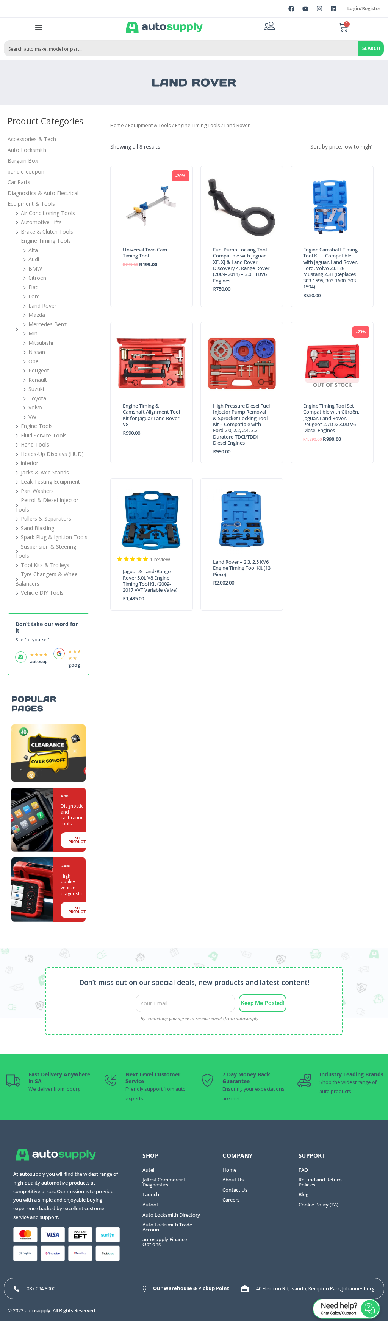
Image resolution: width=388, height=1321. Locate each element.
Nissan (36, 351)
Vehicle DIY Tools (42, 592)
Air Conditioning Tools (48, 213)
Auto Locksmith (27, 149)
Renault (37, 379)
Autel (148, 1170)
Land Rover (42, 305)
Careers (230, 1200)
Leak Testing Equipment (50, 481)
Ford (34, 296)
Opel (34, 361)
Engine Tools (37, 425)
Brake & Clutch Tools (47, 231)
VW (32, 416)
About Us (233, 1180)
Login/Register (363, 8)
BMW (35, 268)
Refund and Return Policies (320, 1182)
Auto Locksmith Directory (171, 1215)
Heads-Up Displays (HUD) (52, 453)
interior (29, 463)
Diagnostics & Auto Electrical (43, 193)
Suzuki (36, 388)
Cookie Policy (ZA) (318, 1205)
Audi (33, 259)
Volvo (35, 407)
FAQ (303, 1170)
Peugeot (38, 370)
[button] (39, 27)
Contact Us (234, 1190)
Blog (303, 1194)
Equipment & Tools (31, 203)
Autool (150, 1205)
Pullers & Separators (46, 518)
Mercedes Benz (47, 324)
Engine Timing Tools (46, 240)
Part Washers (37, 491)
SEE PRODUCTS (78, 840)
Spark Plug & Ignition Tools (54, 537)
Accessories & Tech (32, 139)
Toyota (37, 398)
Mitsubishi (40, 342)
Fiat (33, 287)
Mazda (36, 314)
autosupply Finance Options (164, 1242)
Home (117, 125)
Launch (150, 1194)
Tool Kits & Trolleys (45, 565)
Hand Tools (35, 444)
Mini (33, 333)
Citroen (37, 277)
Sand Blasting (37, 528)
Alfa (33, 250)
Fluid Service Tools (44, 435)
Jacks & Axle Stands (45, 472)
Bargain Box (23, 160)
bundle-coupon (26, 171)
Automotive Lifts (41, 222)
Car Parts (19, 182)
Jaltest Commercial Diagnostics (163, 1182)
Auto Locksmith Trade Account (167, 1227)
